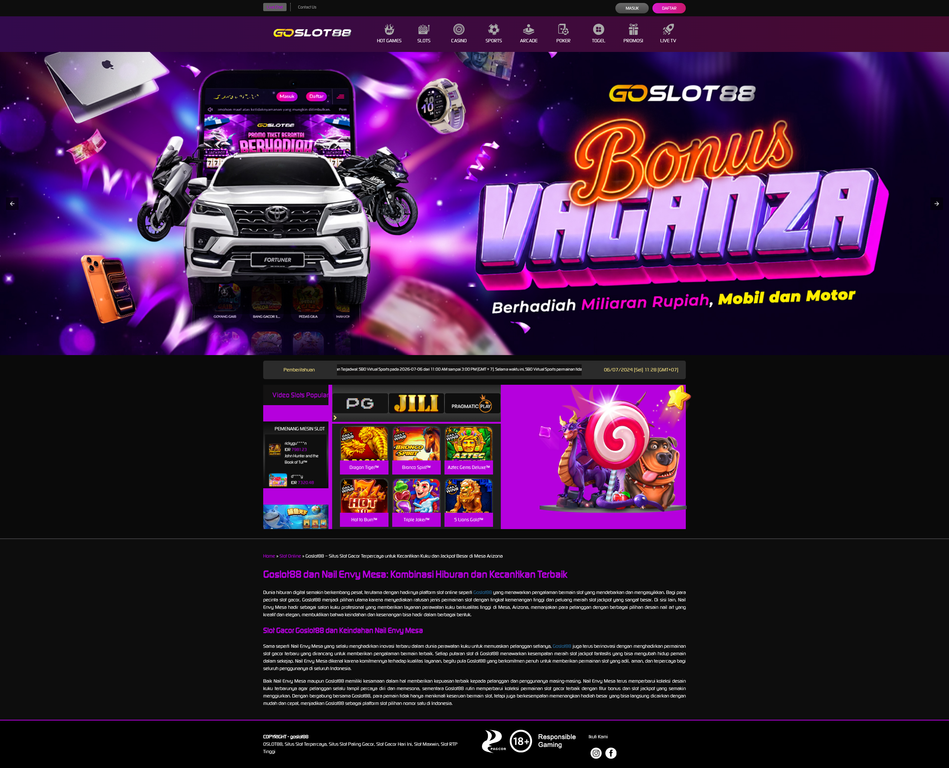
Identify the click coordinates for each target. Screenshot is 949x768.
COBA (364, 434)
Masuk (632, 8)
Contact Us (307, 7)
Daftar (669, 8)
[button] (12, 203)
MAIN (364, 451)
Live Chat (275, 7)
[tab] (360, 403)
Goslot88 (482, 592)
